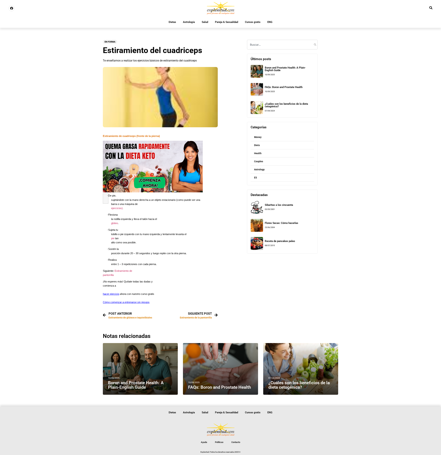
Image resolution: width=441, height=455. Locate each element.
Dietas (172, 22)
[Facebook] (11, 8)
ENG (269, 22)
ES (255, 177)
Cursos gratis (252, 22)
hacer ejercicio (111, 294)
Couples (258, 161)
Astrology (259, 169)
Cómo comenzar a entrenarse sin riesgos (126, 302)
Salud (205, 22)
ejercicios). (117, 208)
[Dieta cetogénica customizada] (153, 191)
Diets (257, 145)
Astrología (189, 22)
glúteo (114, 223)
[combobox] (282, 44)
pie (112, 238)
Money (257, 137)
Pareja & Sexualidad (226, 22)
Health (257, 153)
